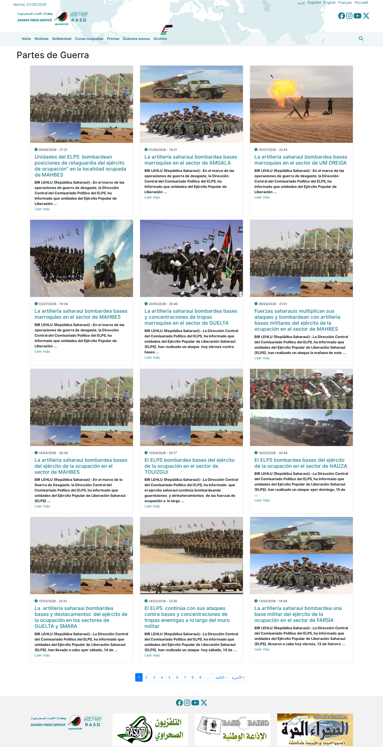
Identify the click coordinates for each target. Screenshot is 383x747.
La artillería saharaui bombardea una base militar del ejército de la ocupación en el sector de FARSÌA (298, 614)
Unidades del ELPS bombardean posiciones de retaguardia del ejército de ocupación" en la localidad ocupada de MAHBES (80, 166)
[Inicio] (54, 17)
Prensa (113, 38)
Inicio (26, 38)
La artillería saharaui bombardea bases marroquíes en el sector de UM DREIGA (300, 160)
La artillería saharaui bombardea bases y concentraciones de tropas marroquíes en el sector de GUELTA (191, 317)
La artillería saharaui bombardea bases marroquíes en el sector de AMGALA (191, 160)
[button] (361, 38)
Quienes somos (136, 38)
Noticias (42, 38)
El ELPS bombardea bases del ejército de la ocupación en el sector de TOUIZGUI (189, 466)
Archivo (160, 38)
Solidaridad (61, 38)
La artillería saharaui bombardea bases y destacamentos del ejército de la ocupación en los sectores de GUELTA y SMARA (81, 617)
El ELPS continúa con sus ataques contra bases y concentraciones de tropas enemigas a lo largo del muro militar (187, 617)
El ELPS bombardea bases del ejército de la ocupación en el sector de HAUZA (300, 463)
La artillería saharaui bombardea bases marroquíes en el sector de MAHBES (81, 314)
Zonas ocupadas (89, 38)
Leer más (42, 209)
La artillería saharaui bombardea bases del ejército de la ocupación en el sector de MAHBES (81, 466)
